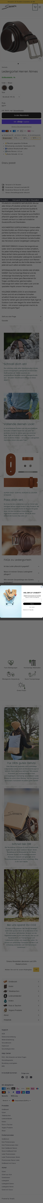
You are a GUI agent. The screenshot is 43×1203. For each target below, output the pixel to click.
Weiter (32, 603)
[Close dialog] (41, 587)
